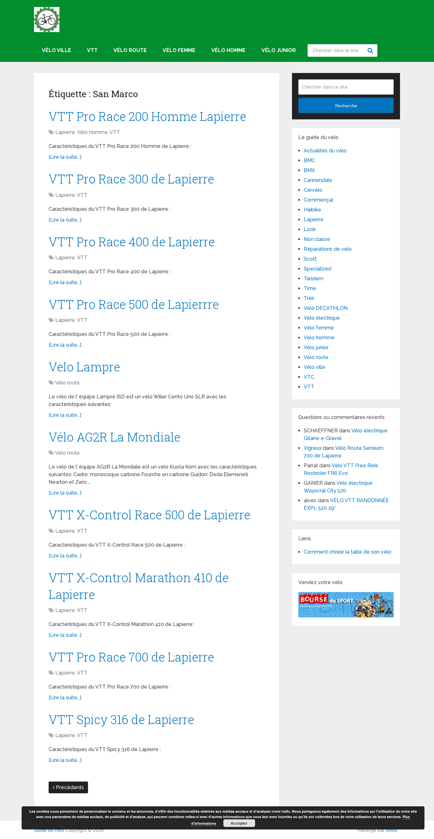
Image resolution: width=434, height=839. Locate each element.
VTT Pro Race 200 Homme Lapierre (147, 116)
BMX (309, 170)
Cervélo (313, 190)
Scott (310, 259)
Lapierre (65, 132)
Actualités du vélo (325, 151)
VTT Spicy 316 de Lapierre (121, 719)
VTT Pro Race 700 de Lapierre (131, 657)
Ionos (391, 830)
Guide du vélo (49, 830)
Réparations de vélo (328, 249)
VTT (92, 50)
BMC (309, 160)
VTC (309, 377)
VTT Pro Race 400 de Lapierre (132, 242)
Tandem (313, 279)
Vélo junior (278, 50)
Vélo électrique (322, 318)
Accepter (239, 823)
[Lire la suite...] (65, 157)
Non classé (317, 239)
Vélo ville (56, 50)
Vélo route (130, 50)
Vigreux (313, 448)
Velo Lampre (84, 367)
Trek (309, 298)
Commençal (318, 200)
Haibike (312, 210)
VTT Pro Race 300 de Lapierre (131, 179)
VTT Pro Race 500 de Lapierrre (134, 304)
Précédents (69, 787)
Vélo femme (179, 50)
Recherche (371, 50)
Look (310, 229)
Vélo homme (228, 50)
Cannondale (318, 180)
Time (310, 288)
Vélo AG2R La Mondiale (114, 437)
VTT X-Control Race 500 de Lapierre (149, 515)
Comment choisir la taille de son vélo (347, 552)
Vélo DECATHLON (326, 308)
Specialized (317, 269)
